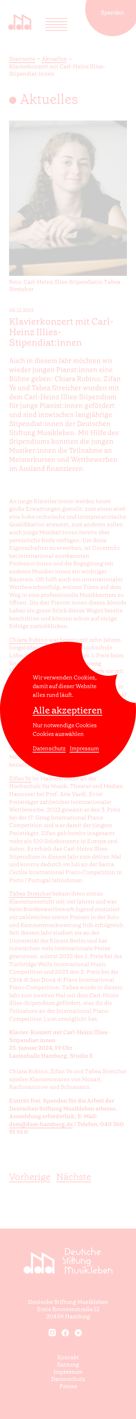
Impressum (84, 748)
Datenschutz (49, 748)
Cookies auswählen (58, 734)
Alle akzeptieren (67, 710)
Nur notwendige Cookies (65, 725)
